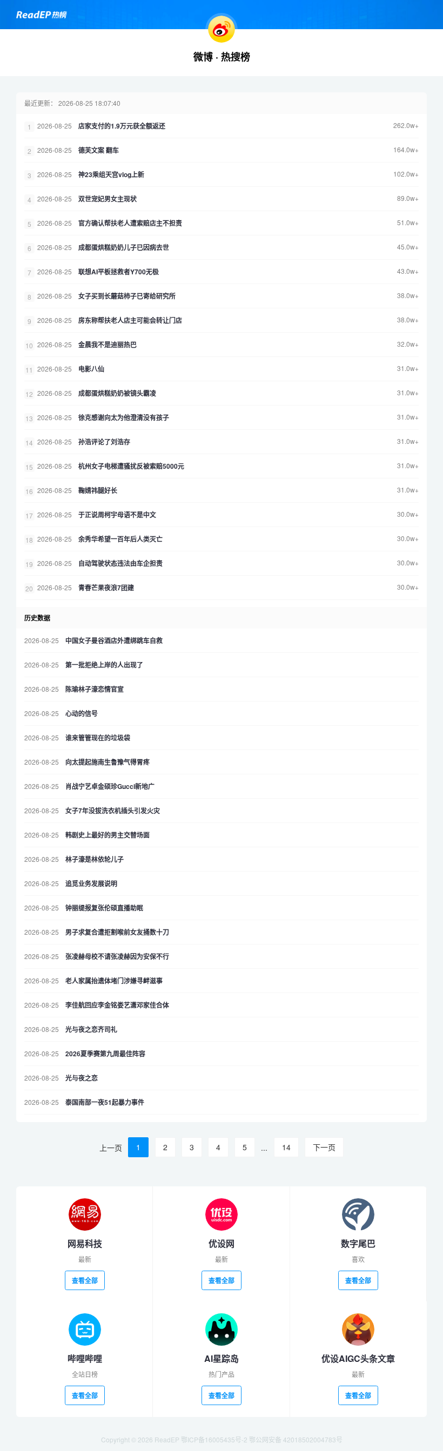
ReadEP (167, 1439)
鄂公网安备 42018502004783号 (296, 1439)
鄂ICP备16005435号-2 (214, 1439)
